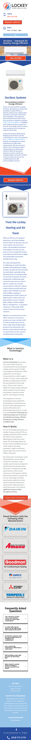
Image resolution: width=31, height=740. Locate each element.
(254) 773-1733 (15, 691)
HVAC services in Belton (11, 122)
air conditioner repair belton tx (15, 139)
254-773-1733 (12, 17)
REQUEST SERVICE (12, 22)
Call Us (9, 14)
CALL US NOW (15, 58)
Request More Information (15, 498)
